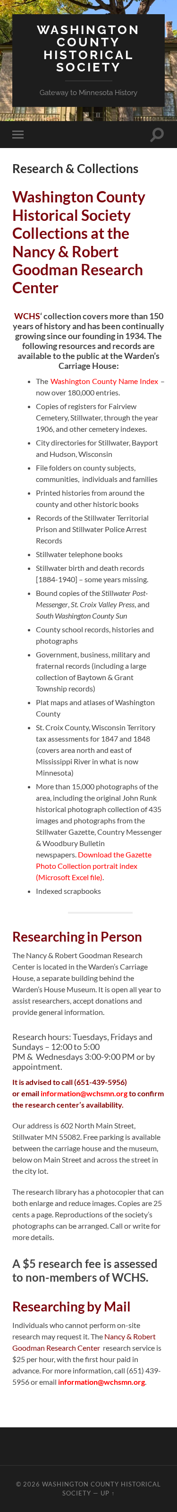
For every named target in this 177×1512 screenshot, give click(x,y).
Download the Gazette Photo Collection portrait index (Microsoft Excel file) (94, 866)
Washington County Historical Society (88, 48)
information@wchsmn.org (84, 1093)
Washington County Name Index (105, 380)
